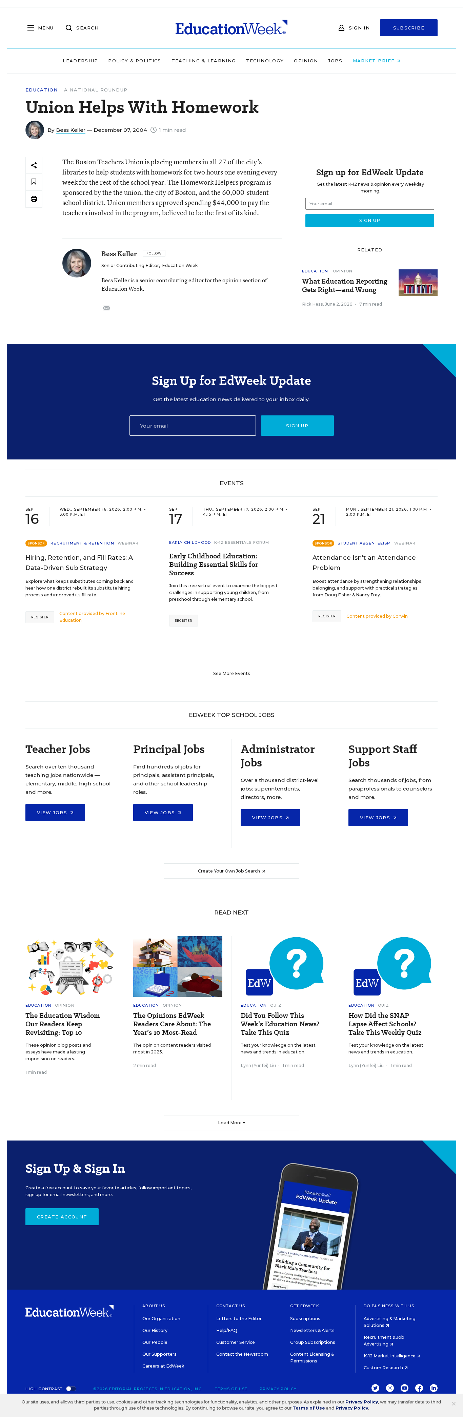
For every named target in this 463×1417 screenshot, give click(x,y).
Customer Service (235, 1342)
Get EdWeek (304, 1305)
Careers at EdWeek (163, 1366)
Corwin (400, 616)
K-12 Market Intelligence (390, 1355)
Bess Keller (70, 130)
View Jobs (53, 812)
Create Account (62, 1216)
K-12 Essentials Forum (241, 542)
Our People (154, 1342)
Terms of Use (231, 1389)
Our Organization (161, 1318)
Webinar (128, 543)
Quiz (275, 1005)
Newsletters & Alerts (312, 1330)
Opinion (306, 60)
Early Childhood (190, 542)
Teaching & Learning (204, 60)
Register (39, 617)
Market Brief (375, 60)
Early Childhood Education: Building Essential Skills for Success (213, 564)
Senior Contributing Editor (130, 265)
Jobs (335, 60)
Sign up (297, 425)
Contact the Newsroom (242, 1354)
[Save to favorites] (34, 182)
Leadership (80, 60)
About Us (153, 1305)
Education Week (180, 265)
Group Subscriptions (312, 1342)
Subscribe (409, 27)
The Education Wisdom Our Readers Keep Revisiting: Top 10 (62, 1024)
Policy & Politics (134, 60)
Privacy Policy (278, 1389)
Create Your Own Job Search (229, 871)
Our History (154, 1330)
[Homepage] (231, 27)
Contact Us (230, 1305)
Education (41, 90)
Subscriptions (305, 1318)
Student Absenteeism (364, 543)
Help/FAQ (226, 1330)
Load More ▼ (231, 1122)
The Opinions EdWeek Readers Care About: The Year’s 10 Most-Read (172, 1024)
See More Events (231, 673)
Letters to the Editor (239, 1318)
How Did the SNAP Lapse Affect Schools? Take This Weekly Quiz (385, 1024)
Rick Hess (312, 304)
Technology (265, 60)
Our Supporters (159, 1354)
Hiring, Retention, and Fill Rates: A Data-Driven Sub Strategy (79, 563)
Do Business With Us (389, 1305)
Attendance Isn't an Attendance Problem (364, 563)
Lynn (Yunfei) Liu (258, 1065)
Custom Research (384, 1367)
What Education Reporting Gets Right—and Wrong (344, 285)
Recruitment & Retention (82, 543)
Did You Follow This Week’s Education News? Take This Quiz (280, 1024)
